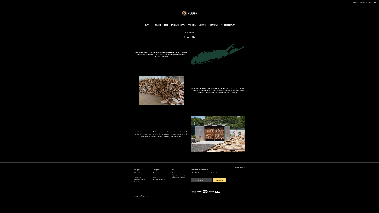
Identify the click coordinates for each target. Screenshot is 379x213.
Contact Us (213, 25)
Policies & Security (228, 25)
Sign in (361, 2)
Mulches (158, 25)
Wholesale (192, 25)
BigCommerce (144, 195)
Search (355, 2)
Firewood (148, 25)
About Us (202, 25)
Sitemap (136, 181)
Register (368, 2)
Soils (166, 25)
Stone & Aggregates (178, 25)
